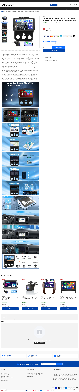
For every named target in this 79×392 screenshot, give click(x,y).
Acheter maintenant (54, 50)
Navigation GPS (54, 8)
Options (10, 308)
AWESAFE (44, 16)
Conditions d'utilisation (5, 376)
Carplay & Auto (47, 8)
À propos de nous (4, 380)
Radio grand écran (32, 8)
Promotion (3, 8)
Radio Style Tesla (17, 8)
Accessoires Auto (61, 8)
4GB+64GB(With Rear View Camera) (49, 43)
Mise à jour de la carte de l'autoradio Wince (35, 373)
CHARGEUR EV (24, 8)
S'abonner (59, 363)
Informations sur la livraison (6, 374)
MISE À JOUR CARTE (70, 8)
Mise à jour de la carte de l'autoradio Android (35, 374)
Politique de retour (4, 373)
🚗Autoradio (9, 8)
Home (2, 11)
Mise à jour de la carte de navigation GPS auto (35, 371)
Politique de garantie (5, 371)
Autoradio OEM (40, 8)
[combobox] (43, 5)
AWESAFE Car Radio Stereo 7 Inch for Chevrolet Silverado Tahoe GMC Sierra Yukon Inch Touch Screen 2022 (10, 298)
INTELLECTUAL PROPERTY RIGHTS (7, 377)
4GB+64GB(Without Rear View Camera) (50, 41)
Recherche (54, 4)
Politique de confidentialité (6, 379)
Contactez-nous (30, 376)
